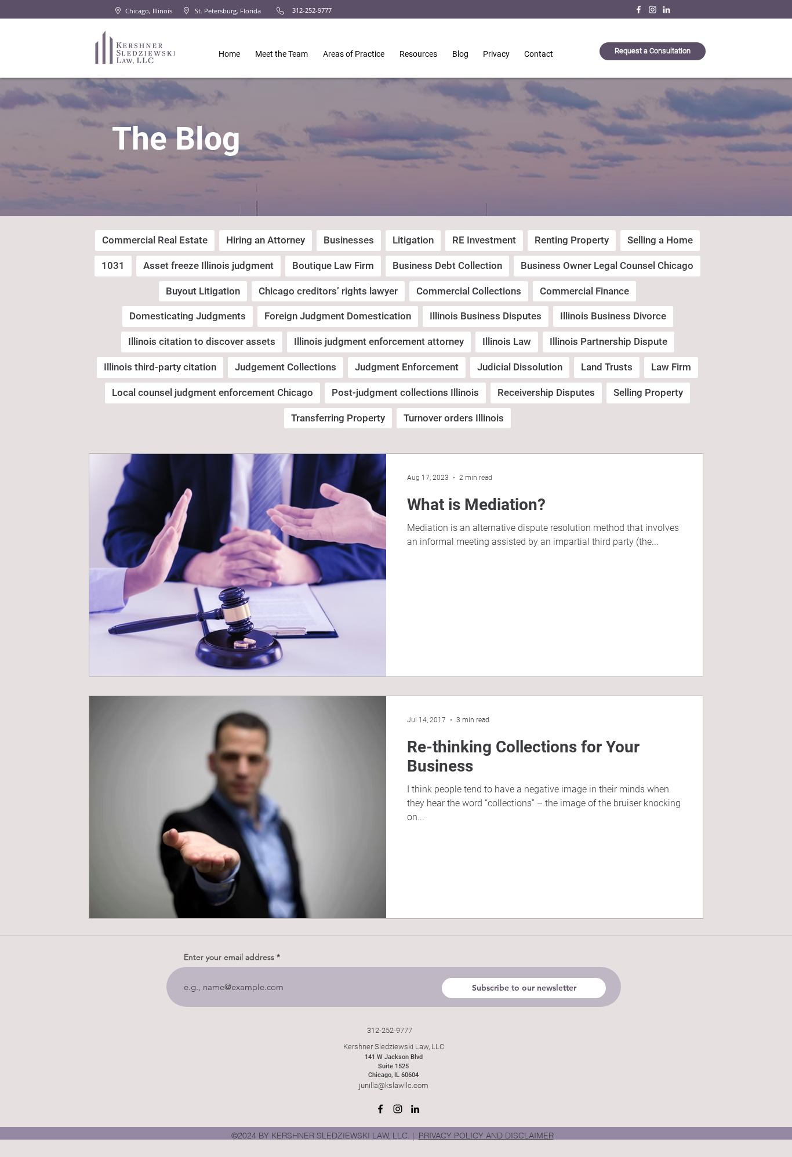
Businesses (349, 240)
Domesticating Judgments (187, 316)
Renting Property (572, 240)
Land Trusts (607, 367)
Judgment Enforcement (407, 367)
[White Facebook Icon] (639, 9)
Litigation (413, 240)
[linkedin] (415, 1109)
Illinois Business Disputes (486, 316)
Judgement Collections (285, 367)
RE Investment (484, 240)
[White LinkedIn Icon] (666, 9)
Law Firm (671, 367)
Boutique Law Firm (333, 265)
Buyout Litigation (203, 291)
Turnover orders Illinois (454, 418)
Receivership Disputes (546, 392)
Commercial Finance (584, 291)
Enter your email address (229, 957)
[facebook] (380, 1109)
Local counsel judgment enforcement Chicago (212, 392)
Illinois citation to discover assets (201, 341)
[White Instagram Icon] (652, 9)
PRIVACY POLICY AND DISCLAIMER (486, 1135)
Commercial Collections (468, 291)
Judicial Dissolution (519, 367)
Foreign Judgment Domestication (337, 316)
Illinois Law (506, 341)
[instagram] (398, 1109)
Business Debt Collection (447, 265)
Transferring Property (338, 418)
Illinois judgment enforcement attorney (379, 341)
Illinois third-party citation (160, 367)
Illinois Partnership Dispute (608, 341)
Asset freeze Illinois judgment (208, 265)
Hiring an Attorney (265, 240)
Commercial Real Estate (155, 240)
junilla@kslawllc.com (393, 1085)
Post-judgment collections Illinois (405, 392)
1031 (113, 265)
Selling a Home (660, 240)
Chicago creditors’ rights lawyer (328, 291)
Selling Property (648, 392)
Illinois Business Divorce (613, 316)
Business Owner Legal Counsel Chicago (607, 265)
